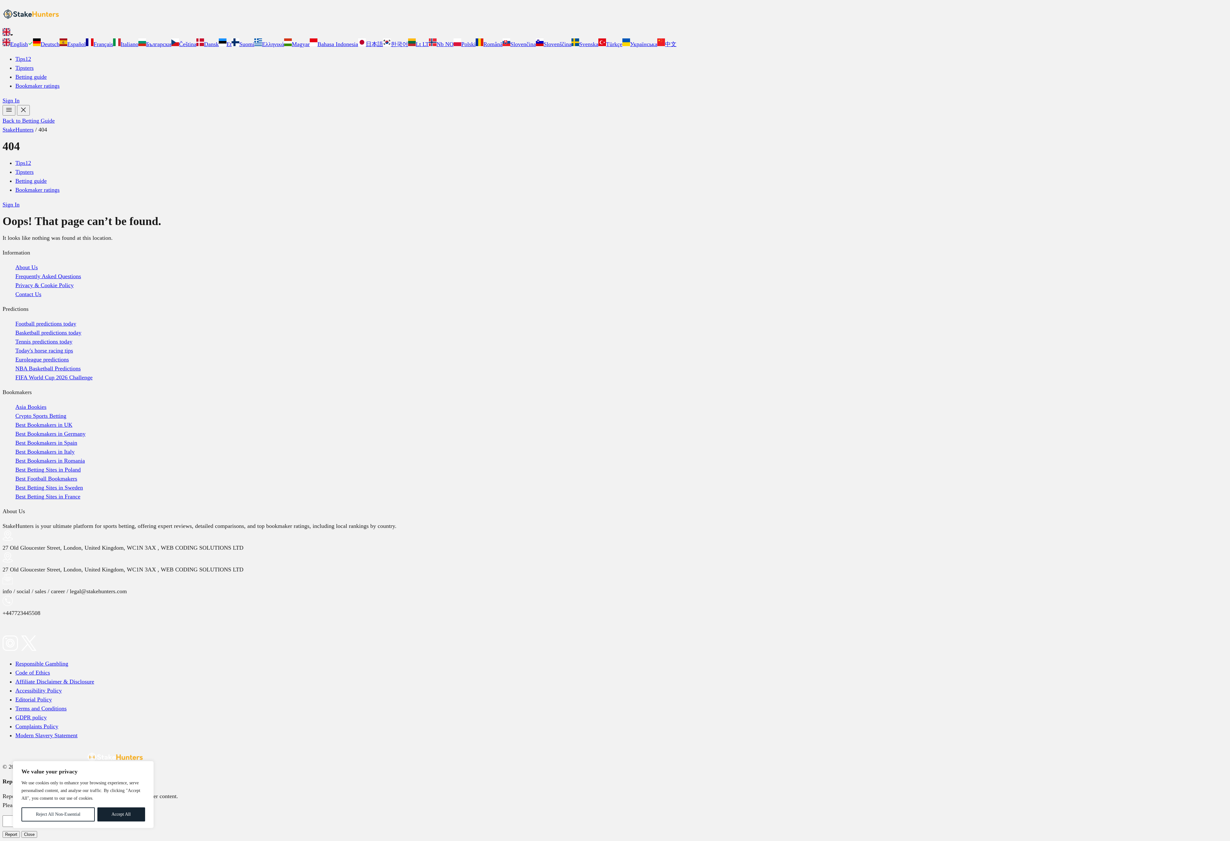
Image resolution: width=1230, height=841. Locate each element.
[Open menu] (9, 110)
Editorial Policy (33, 699)
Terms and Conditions (41, 708)
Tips (23, 59)
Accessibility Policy (38, 690)
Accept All (121, 814)
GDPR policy (31, 717)
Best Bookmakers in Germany (50, 434)
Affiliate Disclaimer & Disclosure (54, 681)
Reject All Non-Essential (58, 814)
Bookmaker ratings (37, 86)
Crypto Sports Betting (40, 416)
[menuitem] (18, 44)
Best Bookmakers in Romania (50, 460)
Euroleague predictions (42, 359)
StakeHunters (18, 129)
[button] (615, 33)
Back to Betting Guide (29, 120)
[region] (83, 794)
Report (11, 834)
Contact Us (28, 294)
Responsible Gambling (41, 663)
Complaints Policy (36, 726)
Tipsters (24, 68)
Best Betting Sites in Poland (48, 469)
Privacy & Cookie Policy (44, 285)
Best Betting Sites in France (47, 496)
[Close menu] (23, 110)
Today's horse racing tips (44, 350)
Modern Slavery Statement (46, 735)
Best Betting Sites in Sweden (49, 487)
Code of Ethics (32, 672)
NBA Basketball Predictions (48, 368)
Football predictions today (45, 323)
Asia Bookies (30, 407)
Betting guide (31, 77)
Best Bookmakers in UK (43, 425)
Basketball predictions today (48, 332)
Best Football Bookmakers (46, 478)
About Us (26, 267)
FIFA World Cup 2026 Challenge (54, 377)
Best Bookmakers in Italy (45, 452)
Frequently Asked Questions (48, 276)
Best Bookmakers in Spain (46, 443)
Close (29, 834)
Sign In (11, 100)
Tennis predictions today (43, 341)
